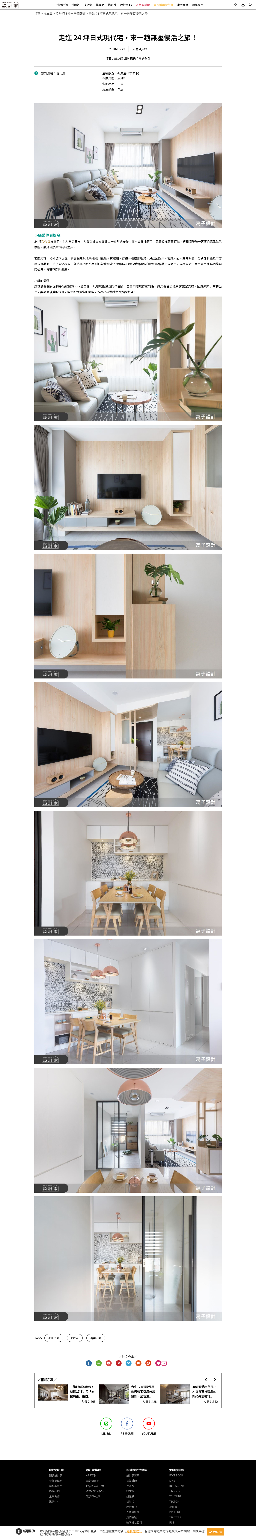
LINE (172, 1480)
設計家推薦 (93, 1470)
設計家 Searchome (10, 6)
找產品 (100, 5)
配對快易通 (92, 1480)
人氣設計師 (143, 5)
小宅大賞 (182, 5)
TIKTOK (174, 1501)
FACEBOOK (176, 1475)
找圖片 (75, 5)
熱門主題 (131, 1517)
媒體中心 (54, 1501)
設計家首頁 (132, 1475)
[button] (206, 1379)
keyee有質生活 (95, 1486)
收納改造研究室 (95, 1491)
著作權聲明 (55, 1480)
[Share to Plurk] (138, 1363)
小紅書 (173, 1507)
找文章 (88, 5)
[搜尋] (250, 4)
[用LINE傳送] (99, 1363)
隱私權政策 (134, 1531)
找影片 (112, 5)
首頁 (37, 13)
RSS (171, 1522)
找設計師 (62, 5)
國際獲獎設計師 (163, 5)
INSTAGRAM (176, 1486)
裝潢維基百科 (134, 1522)
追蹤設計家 (176, 1470)
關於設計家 (56, 1470)
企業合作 (54, 1496)
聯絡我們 (54, 1491)
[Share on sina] (148, 1363)
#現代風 (53, 1338)
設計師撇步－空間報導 (71, 13)
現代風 (45, 241)
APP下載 (91, 1475)
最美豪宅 (197, 5)
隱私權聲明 (55, 1486)
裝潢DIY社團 (93, 1496)
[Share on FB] (89, 1363)
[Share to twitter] (129, 1363)
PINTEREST (176, 1512)
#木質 (75, 1338)
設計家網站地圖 (136, 1470)
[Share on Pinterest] (119, 1363)
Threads (174, 1491)
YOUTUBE (175, 1496)
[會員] (243, 4)
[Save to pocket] (109, 1363)
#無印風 (95, 1338)
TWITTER (175, 1517)
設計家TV (126, 5)
